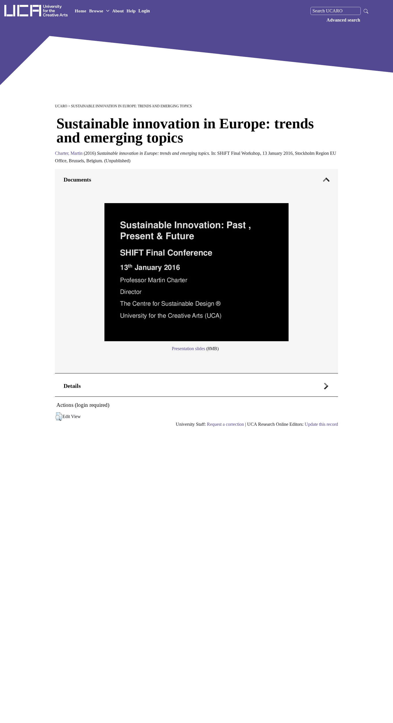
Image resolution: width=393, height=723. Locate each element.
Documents (77, 179)
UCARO (61, 106)
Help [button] (131, 11)
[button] (58, 416)
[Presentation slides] (196, 270)
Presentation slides (188, 348)
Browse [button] (96, 11)
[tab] (196, 271)
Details (72, 386)
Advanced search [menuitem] (343, 20)
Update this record (321, 424)
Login (144, 10)
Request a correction (225, 424)
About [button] (118, 11)
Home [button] (80, 11)
